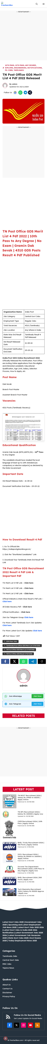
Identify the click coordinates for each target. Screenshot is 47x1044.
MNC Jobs (7, 964)
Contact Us (7, 989)
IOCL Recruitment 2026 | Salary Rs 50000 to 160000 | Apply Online (30, 856)
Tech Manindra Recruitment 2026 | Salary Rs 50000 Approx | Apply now (31, 891)
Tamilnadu (19, 70)
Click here (7, 601)
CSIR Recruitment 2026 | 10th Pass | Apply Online (30, 822)
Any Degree (30, 65)
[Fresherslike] (7, 4)
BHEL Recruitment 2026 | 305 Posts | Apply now (30, 878)
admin (14, 84)
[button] (36, 4)
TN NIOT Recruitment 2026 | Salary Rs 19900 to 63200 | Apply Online (29, 797)
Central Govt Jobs (11, 960)
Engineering (20, 68)
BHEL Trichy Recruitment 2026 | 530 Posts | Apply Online (31, 844)
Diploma (9, 68)
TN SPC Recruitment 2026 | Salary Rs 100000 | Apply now (30, 813)
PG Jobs (9, 70)
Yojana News (8, 968)
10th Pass (9, 65)
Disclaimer (7, 992)
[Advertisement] (23, 36)
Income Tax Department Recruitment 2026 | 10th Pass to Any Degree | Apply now (31, 869)
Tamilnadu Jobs (10, 956)
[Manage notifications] (6, 1038)
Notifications (34, 68)
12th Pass (19, 65)
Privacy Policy (9, 996)
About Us (7, 985)
